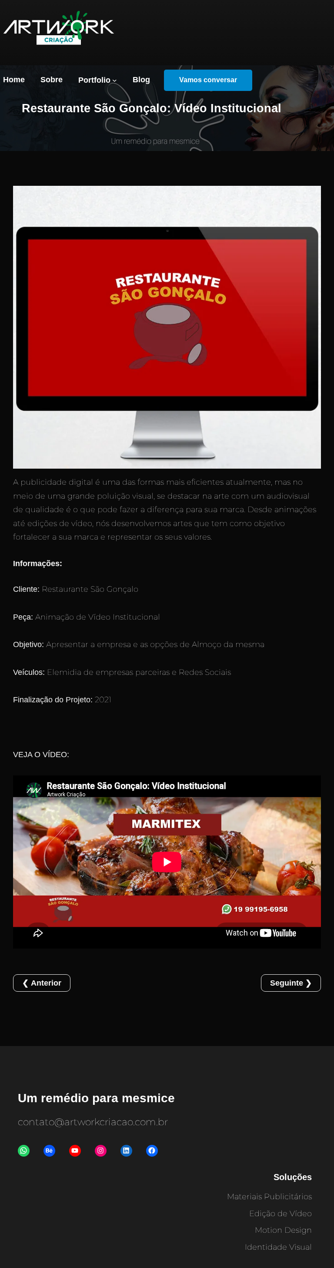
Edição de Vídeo (280, 1213)
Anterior (46, 983)
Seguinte (286, 983)
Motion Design (283, 1230)
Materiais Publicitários (269, 1196)
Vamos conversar (208, 80)
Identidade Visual (278, 1247)
